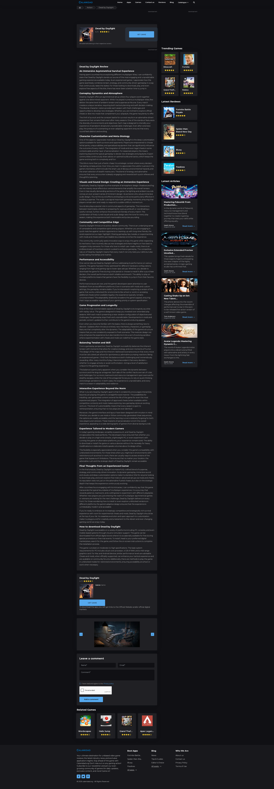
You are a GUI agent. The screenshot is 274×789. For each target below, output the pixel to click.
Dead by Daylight (105, 28)
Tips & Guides (157, 759)
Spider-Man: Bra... (134, 759)
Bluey (130, 763)
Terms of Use (181, 766)
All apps (131, 770)
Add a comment (91, 699)
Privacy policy (108, 684)
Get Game (142, 34)
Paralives (131, 766)
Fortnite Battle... (134, 755)
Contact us (180, 759)
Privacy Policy (181, 763)
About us (179, 755)
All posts (155, 766)
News (153, 755)
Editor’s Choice (157, 763)
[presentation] (81, 634)
